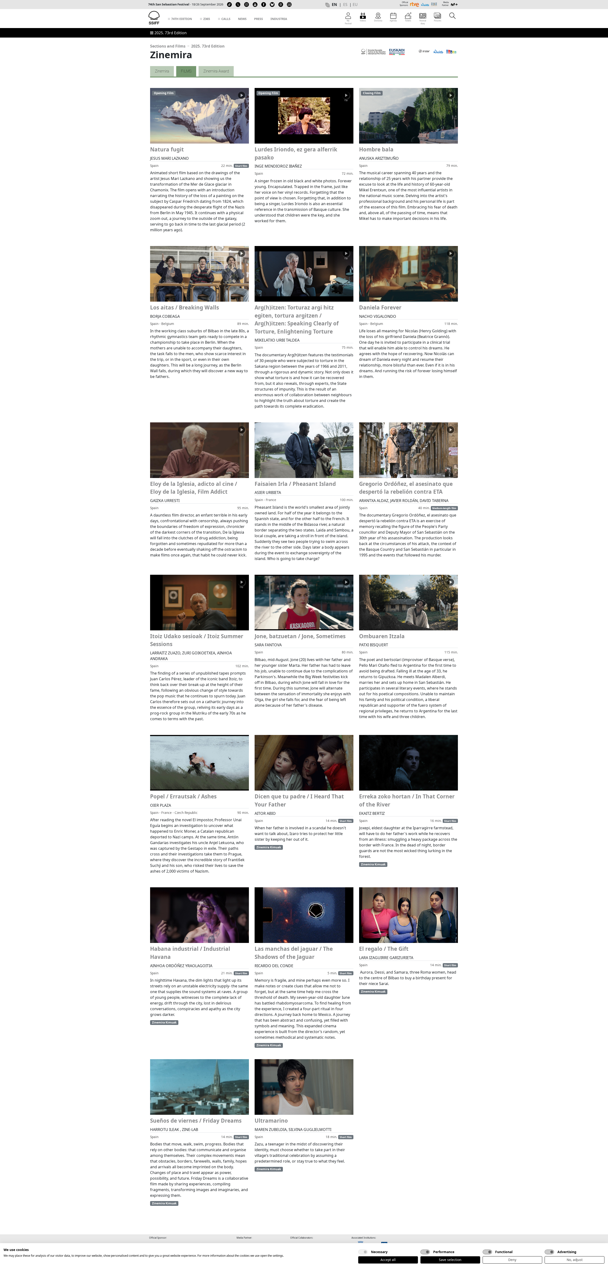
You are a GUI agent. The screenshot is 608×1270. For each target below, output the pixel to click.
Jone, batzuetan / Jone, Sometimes (300, 636)
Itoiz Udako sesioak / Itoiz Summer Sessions (196, 640)
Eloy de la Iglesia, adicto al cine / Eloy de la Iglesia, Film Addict (193, 488)
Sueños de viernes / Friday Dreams (196, 1120)
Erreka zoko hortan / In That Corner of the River (407, 800)
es (345, 4)
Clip (241, 100)
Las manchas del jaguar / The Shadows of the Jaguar (294, 953)
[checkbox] (363, 1252)
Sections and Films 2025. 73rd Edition (187, 46)
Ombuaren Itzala (382, 636)
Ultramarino (271, 1120)
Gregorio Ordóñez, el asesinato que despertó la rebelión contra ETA (406, 488)
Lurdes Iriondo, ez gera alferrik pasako (296, 153)
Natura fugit (167, 149)
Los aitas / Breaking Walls (184, 307)
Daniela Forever (380, 307)
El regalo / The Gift (383, 948)
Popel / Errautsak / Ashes (183, 796)
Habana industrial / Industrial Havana (190, 953)
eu (355, 4)
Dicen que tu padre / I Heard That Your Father (299, 800)
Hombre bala (376, 149)
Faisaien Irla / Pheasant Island (295, 484)
